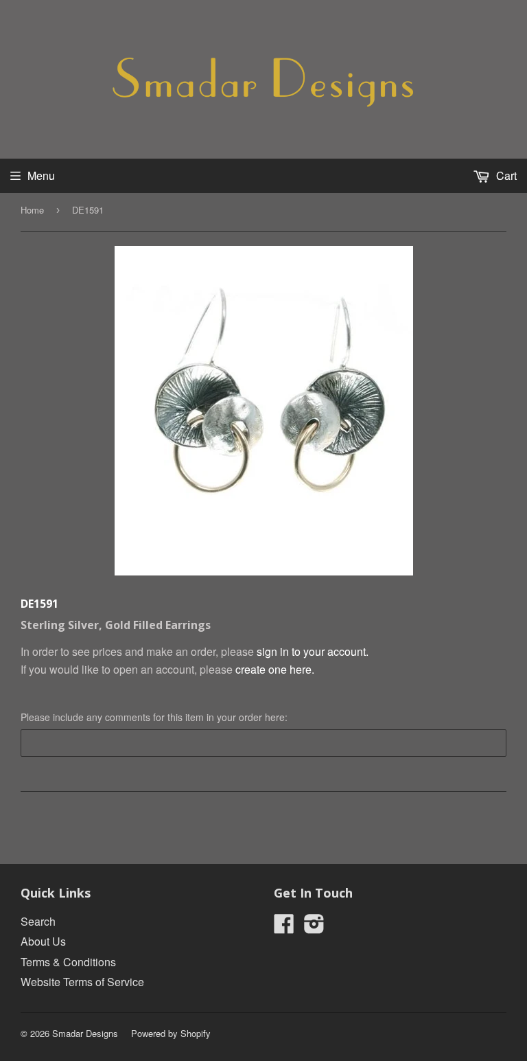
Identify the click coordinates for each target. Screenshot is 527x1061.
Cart (505, 175)
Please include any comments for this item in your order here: (154, 717)
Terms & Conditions (68, 962)
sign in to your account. (312, 651)
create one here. (274, 669)
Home (32, 209)
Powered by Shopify (171, 1033)
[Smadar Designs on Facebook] (284, 927)
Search (38, 921)
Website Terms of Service (82, 982)
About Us (43, 941)
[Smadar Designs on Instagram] (314, 927)
